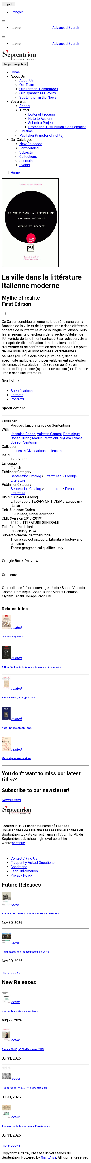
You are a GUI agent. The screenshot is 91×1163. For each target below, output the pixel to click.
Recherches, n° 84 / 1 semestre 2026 (24, 1088)
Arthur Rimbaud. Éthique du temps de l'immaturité (31, 667)
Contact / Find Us (24, 858)
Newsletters (11, 800)
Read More (10, 381)
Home (15, 72)
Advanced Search (65, 28)
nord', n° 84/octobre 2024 (17, 728)
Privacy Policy (22, 875)
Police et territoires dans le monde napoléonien (30, 913)
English (8, 4)
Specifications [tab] (22, 391)
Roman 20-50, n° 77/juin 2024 (19, 697)
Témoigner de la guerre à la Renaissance (26, 1126)
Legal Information (24, 871)
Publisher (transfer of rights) (41, 135)
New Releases (30, 144)
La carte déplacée (12, 636)
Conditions (19, 867)
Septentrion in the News (38, 97)
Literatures (53, 476)
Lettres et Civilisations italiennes (36, 451)
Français (17, 12)
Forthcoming (29, 148)
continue (18, 843)
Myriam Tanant (70, 438)
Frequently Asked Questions (33, 863)
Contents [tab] (18, 399)
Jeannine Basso (23, 434)
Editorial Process (41, 114)
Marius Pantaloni (45, 438)
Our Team (26, 85)
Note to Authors (40, 118)
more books (11, 973)
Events (24, 165)
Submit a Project (41, 123)
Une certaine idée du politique (20, 1011)
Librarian (26, 131)
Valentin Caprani (49, 434)
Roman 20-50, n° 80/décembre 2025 (23, 1049)
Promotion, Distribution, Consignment (57, 127)
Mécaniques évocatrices (16, 758)
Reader (24, 106)
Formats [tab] (17, 395)
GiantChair (48, 1157)
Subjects (26, 152)
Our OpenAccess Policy (37, 93)
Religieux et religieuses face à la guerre (25, 951)
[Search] (3, 21)
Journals (26, 161)
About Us (26, 80)
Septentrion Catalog (26, 476)
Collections (28, 156)
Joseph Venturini (24, 442)
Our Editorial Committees (38, 89)
